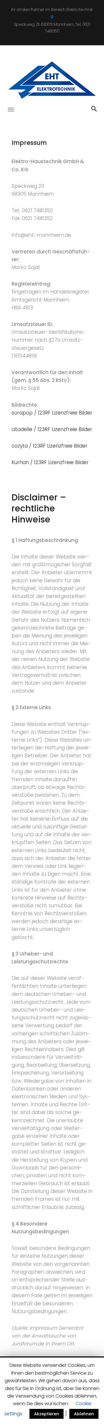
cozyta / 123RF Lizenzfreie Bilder (50, 445)
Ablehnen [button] (84, 1414)
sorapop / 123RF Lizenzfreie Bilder (52, 412)
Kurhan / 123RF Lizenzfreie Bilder (50, 462)
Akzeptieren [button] (46, 1414)
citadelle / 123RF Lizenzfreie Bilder (52, 429)
